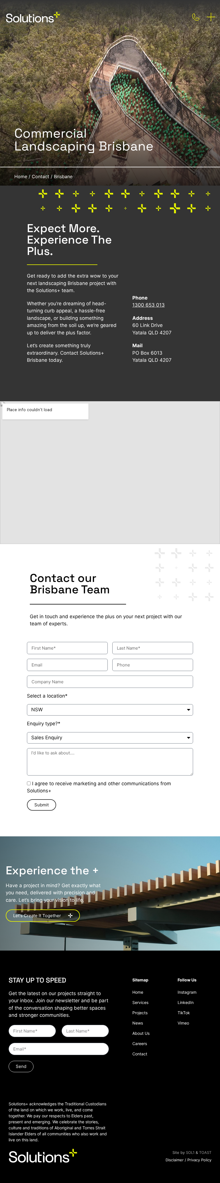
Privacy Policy (199, 1160)
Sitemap (140, 979)
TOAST (205, 1152)
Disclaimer (175, 1160)
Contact (40, 176)
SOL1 (190, 1152)
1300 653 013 (148, 305)
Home (20, 176)
